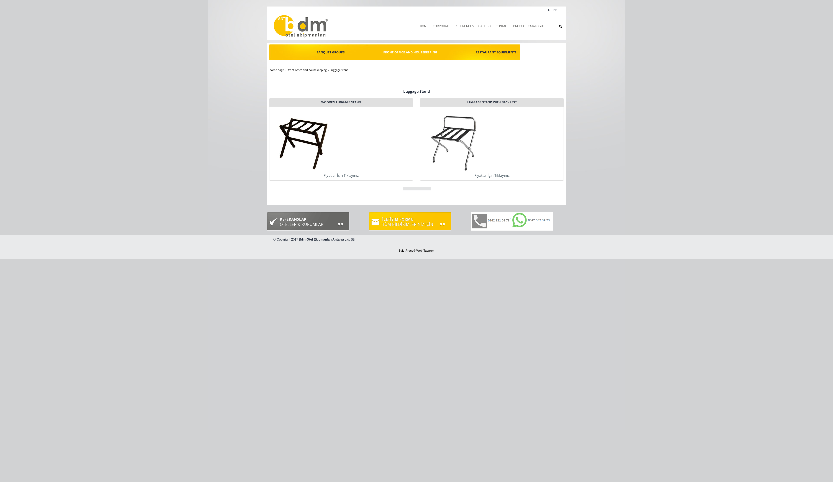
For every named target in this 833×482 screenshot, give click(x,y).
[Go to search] (561, 26)
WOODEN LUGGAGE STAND (341, 102)
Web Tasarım (425, 250)
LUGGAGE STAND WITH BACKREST (492, 102)
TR (548, 10)
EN (555, 10)
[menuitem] (424, 26)
